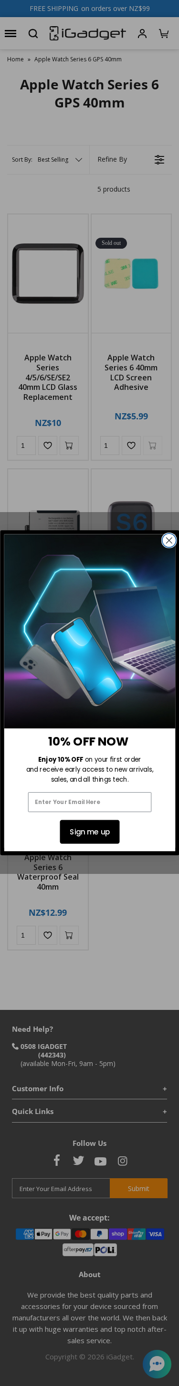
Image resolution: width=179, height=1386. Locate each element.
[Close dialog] (169, 540)
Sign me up (89, 832)
